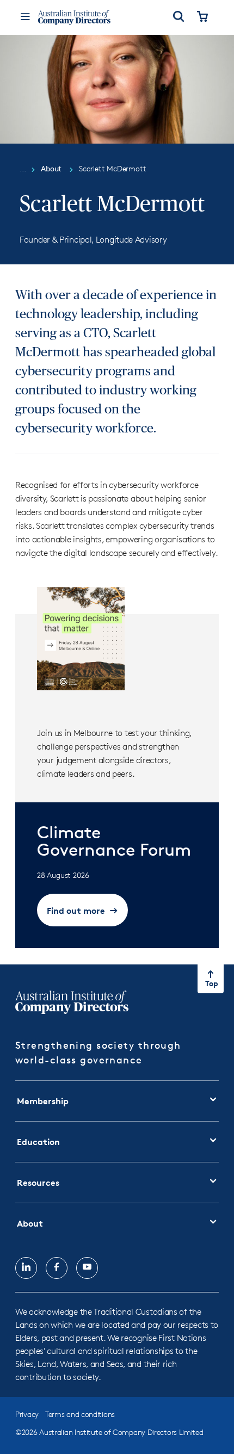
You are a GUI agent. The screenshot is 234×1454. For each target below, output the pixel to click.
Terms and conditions (80, 1414)
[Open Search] (178, 17)
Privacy (27, 1414)
